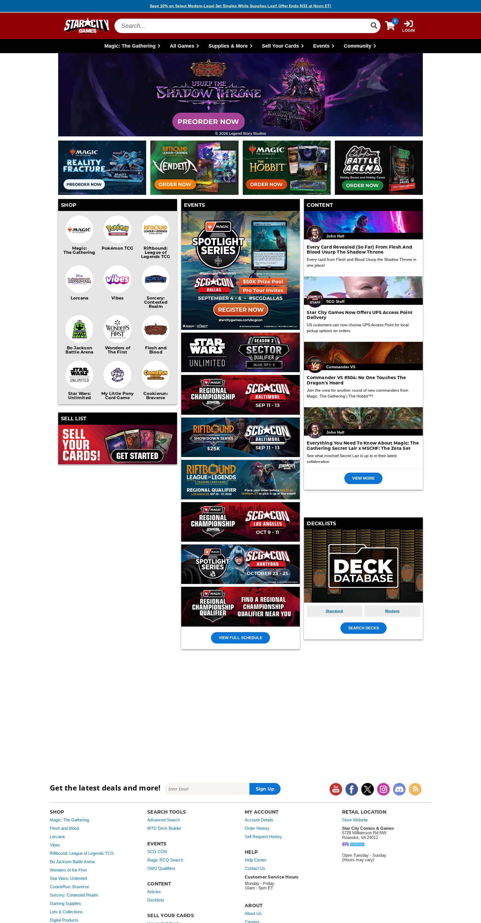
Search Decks (363, 628)
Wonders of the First (68, 870)
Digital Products (64, 920)
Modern (392, 611)
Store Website (355, 820)
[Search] (374, 25)
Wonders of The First (118, 350)
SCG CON (157, 852)
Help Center (255, 860)
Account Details (259, 820)
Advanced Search (163, 820)
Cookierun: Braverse (155, 395)
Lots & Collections (66, 912)
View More (363, 478)
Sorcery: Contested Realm (155, 302)
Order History (257, 828)
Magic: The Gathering (79, 250)
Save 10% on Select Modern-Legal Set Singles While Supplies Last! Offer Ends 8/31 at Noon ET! (240, 6)
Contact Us (255, 868)
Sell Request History (263, 836)
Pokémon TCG (118, 248)
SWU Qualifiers (161, 868)
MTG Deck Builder (164, 828)
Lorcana (80, 298)
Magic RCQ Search (165, 860)
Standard (334, 611)
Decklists (155, 900)
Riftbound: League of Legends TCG (155, 252)
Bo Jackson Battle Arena (79, 350)
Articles (154, 892)
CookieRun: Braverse (69, 887)
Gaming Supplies (65, 903)
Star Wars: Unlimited (79, 395)
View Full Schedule (240, 637)
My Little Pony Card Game (117, 395)
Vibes (117, 298)
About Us (253, 913)
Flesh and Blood (155, 350)
